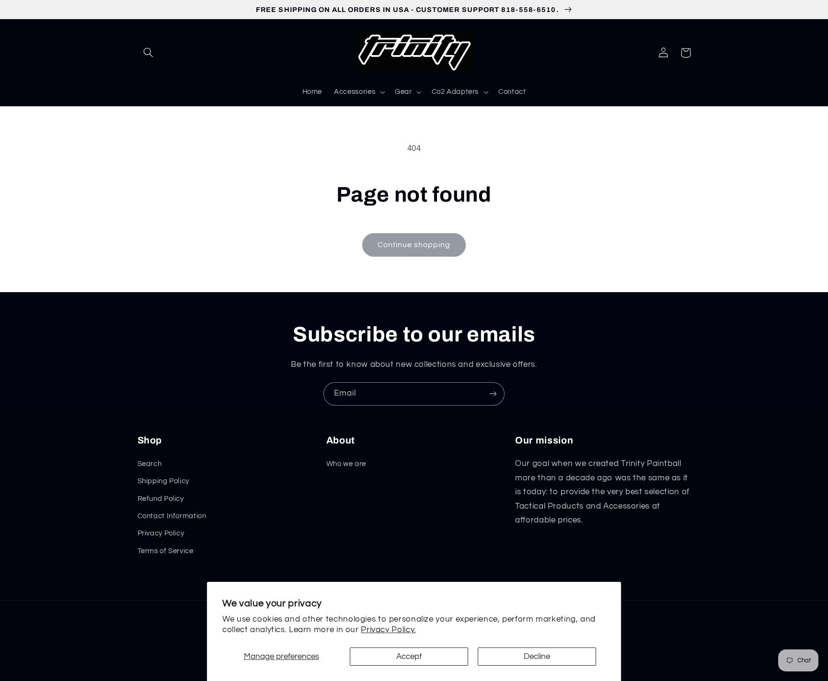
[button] (149, 53)
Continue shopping (414, 245)
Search (150, 463)
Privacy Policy (161, 533)
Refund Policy (161, 498)
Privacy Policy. (388, 629)
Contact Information (172, 516)
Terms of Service (166, 551)
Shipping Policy (163, 481)
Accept (409, 656)
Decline (537, 656)
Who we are (346, 463)
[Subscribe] (493, 394)
